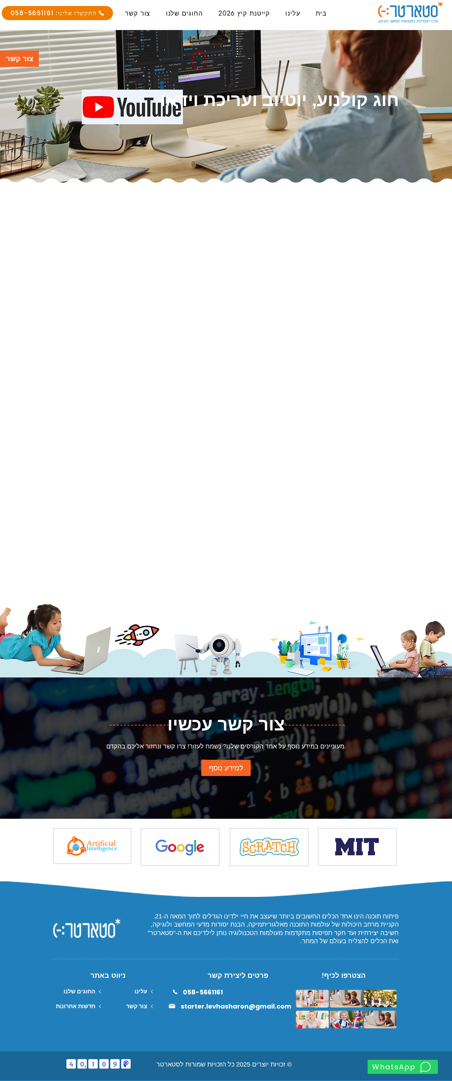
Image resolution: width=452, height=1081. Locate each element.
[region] (57, 372)
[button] (19, 59)
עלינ (141, 991)
